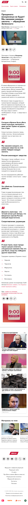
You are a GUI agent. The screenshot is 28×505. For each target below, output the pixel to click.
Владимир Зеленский (9, 293)
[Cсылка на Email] (24, 459)
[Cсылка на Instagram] (16, 459)
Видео (3, 11)
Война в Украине (11, 291)
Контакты (14, 481)
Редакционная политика (14, 476)
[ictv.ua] (18, 500)
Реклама (14, 483)
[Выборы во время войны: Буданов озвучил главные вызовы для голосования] (10, 429)
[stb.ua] (2, 500)
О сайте (14, 472)
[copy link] (14, 49)
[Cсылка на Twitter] (20, 459)
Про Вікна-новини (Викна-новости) (14, 474)
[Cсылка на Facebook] (8, 459)
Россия (19, 293)
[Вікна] (5, 2)
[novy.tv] (25, 500)
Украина (4, 295)
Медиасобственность (14, 479)
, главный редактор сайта (12, 27)
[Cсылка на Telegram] (4, 459)
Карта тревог (14, 6)
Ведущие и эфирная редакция (14, 467)
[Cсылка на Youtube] (12, 459)
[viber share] (10, 49)
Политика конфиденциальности (14, 495)
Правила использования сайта (14, 493)
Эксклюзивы (5, 6)
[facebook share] (3, 49)
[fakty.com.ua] (9, 500)
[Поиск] (22, 2)
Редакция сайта (14, 470)
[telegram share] (6, 49)
